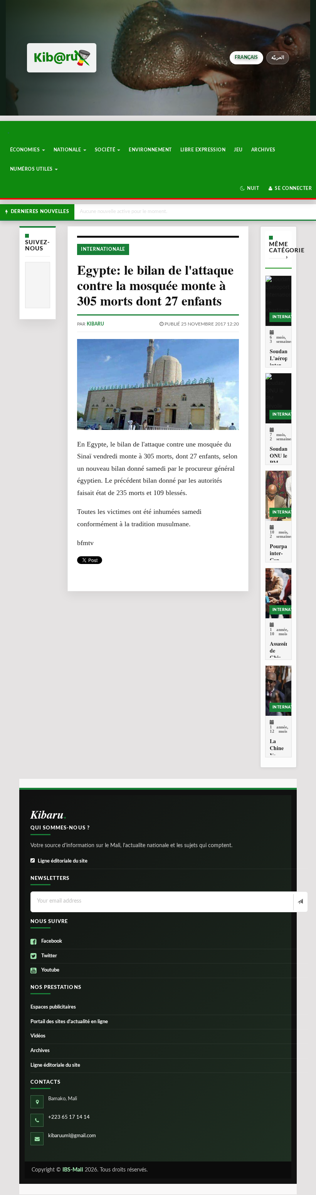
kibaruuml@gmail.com (72, 1135)
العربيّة (277, 57)
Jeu (238, 150)
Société (106, 150)
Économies (25, 150)
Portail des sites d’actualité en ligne (69, 1021)
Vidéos (37, 1036)
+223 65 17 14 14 (69, 1117)
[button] (249, 188)
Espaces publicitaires (53, 1007)
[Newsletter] (299, 902)
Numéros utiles (32, 169)
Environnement (150, 150)
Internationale (103, 249)
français (246, 57)
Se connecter (293, 188)
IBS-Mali (72, 1170)
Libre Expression (203, 150)
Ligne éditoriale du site (62, 861)
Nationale (68, 150)
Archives (263, 150)
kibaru (95, 324)
